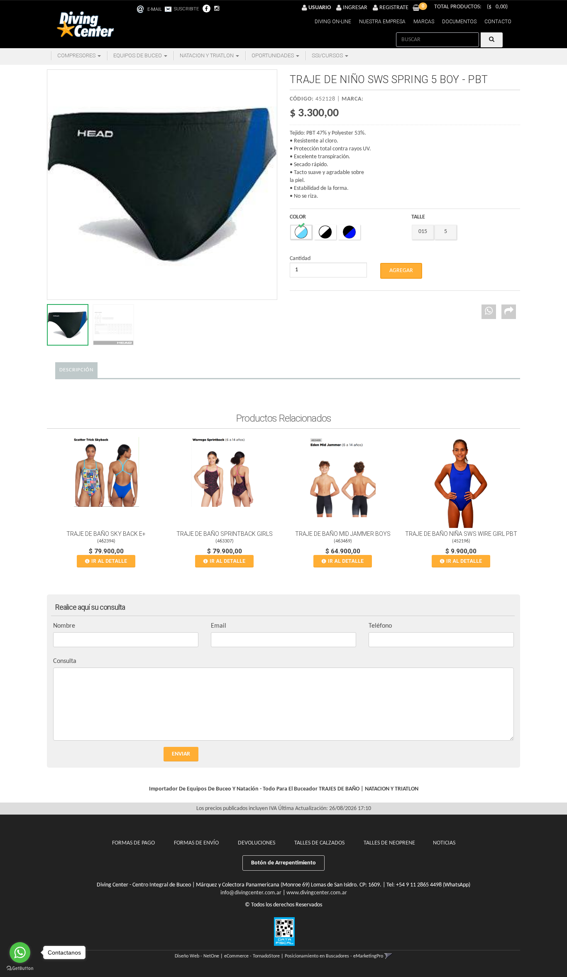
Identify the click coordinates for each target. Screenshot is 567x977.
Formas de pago (133, 843)
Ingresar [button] (355, 8)
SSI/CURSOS (328, 55)
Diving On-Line (333, 22)
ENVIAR (181, 754)
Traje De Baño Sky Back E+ (106, 533)
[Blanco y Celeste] (301, 232)
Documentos (459, 22)
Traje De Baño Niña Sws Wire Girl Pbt (461, 533)
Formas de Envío (196, 843)
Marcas (423, 22)
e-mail (154, 9)
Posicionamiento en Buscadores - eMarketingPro (334, 956)
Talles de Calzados (319, 843)
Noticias (444, 843)
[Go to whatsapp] (20, 952)
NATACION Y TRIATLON (207, 55)
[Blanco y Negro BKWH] (325, 232)
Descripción (76, 370)
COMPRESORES (77, 55)
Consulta (64, 661)
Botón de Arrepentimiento (283, 863)
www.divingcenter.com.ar (316, 893)
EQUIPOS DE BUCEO (138, 55)
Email (218, 626)
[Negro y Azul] (349, 232)
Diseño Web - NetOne (197, 956)
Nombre (64, 626)
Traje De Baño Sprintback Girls (224, 533)
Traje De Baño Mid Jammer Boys (343, 533)
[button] (161, 8)
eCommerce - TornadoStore (252, 956)
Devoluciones (256, 843)
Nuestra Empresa (382, 22)
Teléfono (380, 626)
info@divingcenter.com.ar (250, 893)
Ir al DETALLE (109, 561)
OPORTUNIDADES (273, 55)
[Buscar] (492, 39)
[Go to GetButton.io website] (20, 968)
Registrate (393, 8)
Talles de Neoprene (389, 843)
